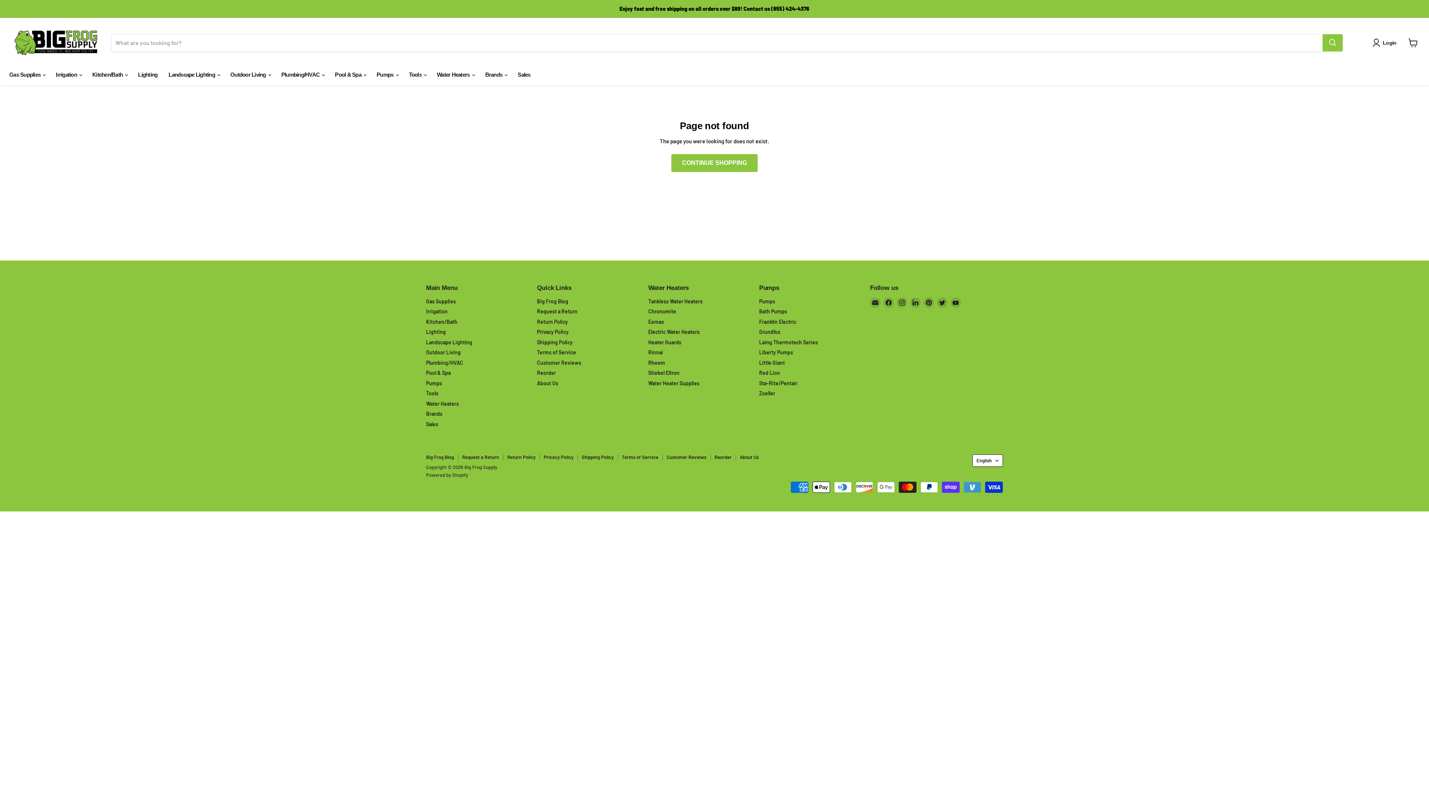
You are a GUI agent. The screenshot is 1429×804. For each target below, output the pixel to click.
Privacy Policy (553, 332)
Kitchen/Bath (108, 74)
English (984, 460)
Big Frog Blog (552, 301)
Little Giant (772, 363)
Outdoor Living (248, 74)
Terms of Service (556, 352)
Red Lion (769, 373)
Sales (524, 74)
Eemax (656, 322)
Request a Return (557, 311)
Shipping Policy (555, 342)
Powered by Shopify (447, 475)
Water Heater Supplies (674, 383)
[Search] (1333, 42)
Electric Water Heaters (674, 332)
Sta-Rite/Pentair (778, 383)
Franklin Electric (777, 322)
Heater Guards (664, 342)
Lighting (147, 74)
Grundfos (769, 332)
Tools (416, 74)
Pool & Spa (348, 74)
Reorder (546, 373)
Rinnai (655, 352)
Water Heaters (454, 74)
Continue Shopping (714, 163)
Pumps (386, 74)
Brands (494, 74)
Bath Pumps (773, 311)
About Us (547, 383)
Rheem (656, 363)
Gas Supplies (25, 74)
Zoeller (767, 393)
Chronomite (662, 311)
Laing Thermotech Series (788, 342)
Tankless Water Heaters (675, 301)
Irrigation (67, 74)
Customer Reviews (559, 363)
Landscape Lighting (192, 74)
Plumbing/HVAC (301, 74)
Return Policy (552, 322)
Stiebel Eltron (664, 373)
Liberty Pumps (776, 352)
